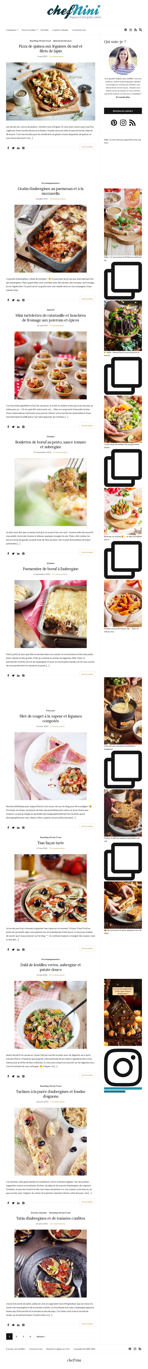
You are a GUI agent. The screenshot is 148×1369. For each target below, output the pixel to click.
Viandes (50, 436)
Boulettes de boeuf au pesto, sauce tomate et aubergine (50, 444)
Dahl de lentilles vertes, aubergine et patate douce (50, 967)
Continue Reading (87, 147)
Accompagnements (50, 183)
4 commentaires (56, 56)
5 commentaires (57, 726)
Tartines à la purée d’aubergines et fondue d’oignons (50, 1094)
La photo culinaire (60, 30)
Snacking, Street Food (40, 41)
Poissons (50, 710)
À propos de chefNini (15, 1349)
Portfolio (45, 30)
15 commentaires (57, 848)
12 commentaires (57, 1223)
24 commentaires (57, 975)
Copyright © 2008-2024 (84, 1349)
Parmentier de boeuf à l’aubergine (50, 568)
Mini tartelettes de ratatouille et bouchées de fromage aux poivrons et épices (50, 317)
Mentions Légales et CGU (58, 1349)
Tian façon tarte (50, 842)
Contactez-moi (79, 30)
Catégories (11, 30)
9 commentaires (57, 1101)
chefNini (74, 1360)
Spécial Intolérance (62, 41)
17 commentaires (60, 574)
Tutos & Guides (28, 30)
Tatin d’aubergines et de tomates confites (50, 1218)
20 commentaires (58, 199)
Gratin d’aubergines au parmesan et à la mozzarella (51, 191)
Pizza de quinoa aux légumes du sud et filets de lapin (51, 48)
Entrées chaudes (39, 1212)
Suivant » (41, 1336)
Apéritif (50, 310)
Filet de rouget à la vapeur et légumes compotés (51, 718)
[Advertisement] (50, 168)
